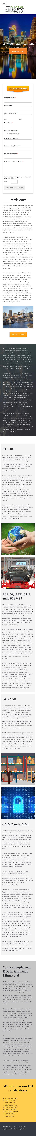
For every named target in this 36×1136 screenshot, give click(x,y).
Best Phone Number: (11, 130)
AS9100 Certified (10, 1109)
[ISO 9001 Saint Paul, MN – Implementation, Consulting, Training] (15, 9)
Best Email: (8, 123)
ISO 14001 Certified (11, 1103)
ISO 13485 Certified (11, 1105)
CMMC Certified (10, 1114)
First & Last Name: (10, 113)
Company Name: (10, 97)
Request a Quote (18, 334)
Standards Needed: (11, 153)
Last (20, 119)
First (5, 119)
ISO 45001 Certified (11, 1098)
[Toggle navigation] (4, 3)
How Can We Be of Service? (13, 161)
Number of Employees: (12, 146)
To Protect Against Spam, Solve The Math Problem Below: (17, 177)
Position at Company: (11, 138)
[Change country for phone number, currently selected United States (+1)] (6, 133)
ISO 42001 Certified (11, 1107)
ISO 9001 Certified (10, 1100)
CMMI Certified (9, 1116)
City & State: (8, 105)
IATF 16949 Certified (11, 1111)
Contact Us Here (18, 51)
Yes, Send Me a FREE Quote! (15, 187)
